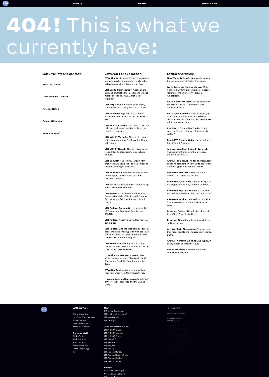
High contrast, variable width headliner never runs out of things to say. (126, 116)
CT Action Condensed (114, 374)
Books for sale (79, 342)
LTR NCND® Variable (113, 333)
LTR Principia (110, 320)
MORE (142, 3)
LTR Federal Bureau (113, 352)
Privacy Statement (53, 121)
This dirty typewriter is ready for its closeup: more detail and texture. (126, 152)
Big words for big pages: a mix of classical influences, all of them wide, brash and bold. (126, 246)
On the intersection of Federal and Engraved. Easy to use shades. (126, 211)
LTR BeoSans (110, 342)
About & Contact (51, 84)
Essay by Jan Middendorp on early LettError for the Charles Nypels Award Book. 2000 (189, 164)
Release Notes (50, 109)
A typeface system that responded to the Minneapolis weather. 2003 (189, 232)
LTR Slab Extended (113, 361)
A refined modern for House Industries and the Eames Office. (127, 282)
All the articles (79, 339)
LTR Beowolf (110, 339)
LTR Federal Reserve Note (116, 355)
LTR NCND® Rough (113, 336)
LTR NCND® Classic (113, 330)
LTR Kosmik (109, 346)
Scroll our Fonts (80, 346)
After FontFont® (51, 133)
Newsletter (175, 308)
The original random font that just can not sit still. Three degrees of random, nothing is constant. (126, 164)
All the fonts (78, 336)
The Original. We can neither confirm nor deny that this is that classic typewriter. (127, 128)
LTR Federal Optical (113, 358)
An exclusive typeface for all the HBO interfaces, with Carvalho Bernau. (189, 105)
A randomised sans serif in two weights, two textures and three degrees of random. (126, 175)
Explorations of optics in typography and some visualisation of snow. (188, 202)
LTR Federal (109, 349)
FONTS (78, 3)
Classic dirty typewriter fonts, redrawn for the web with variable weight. (127, 140)
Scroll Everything (81, 349)
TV (74, 352)
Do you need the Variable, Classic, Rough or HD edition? (187, 131)
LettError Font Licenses (55, 96)
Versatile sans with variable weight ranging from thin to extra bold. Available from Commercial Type (127, 81)
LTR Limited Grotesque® (115, 314)
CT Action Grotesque (114, 311)
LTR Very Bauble (111, 317)
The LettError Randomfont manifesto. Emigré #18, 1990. (187, 152)
